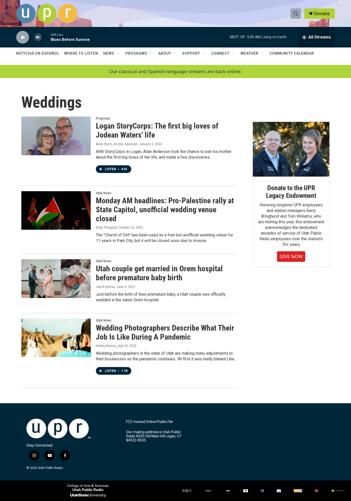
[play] (23, 37)
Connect (220, 53)
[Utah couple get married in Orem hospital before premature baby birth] (56, 278)
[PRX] (298, 491)
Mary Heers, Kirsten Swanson (116, 144)
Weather (249, 53)
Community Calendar (292, 53)
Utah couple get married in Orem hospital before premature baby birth (159, 273)
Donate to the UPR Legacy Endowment (291, 191)
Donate (322, 13)
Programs (136, 53)
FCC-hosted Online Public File (149, 422)
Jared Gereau (105, 287)
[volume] (38, 37)
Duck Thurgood (106, 227)
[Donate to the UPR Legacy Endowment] (291, 149)
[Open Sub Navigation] (118, 53)
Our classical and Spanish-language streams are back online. (175, 71)
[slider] (46, 37)
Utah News (103, 193)
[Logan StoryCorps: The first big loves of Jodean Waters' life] (56, 136)
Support (191, 53)
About (164, 53)
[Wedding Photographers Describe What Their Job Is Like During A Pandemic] (56, 338)
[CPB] (262, 491)
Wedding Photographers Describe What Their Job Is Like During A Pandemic (165, 332)
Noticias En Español (37, 53)
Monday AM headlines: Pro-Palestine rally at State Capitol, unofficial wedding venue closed (165, 209)
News (108, 53)
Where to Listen (81, 53)
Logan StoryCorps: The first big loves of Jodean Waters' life (157, 130)
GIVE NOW (291, 256)
